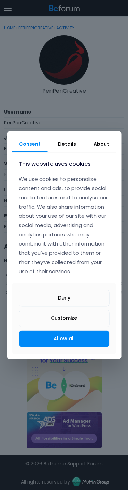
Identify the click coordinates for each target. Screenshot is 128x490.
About (101, 144)
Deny (64, 298)
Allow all (64, 338)
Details (67, 144)
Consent (30, 144)
